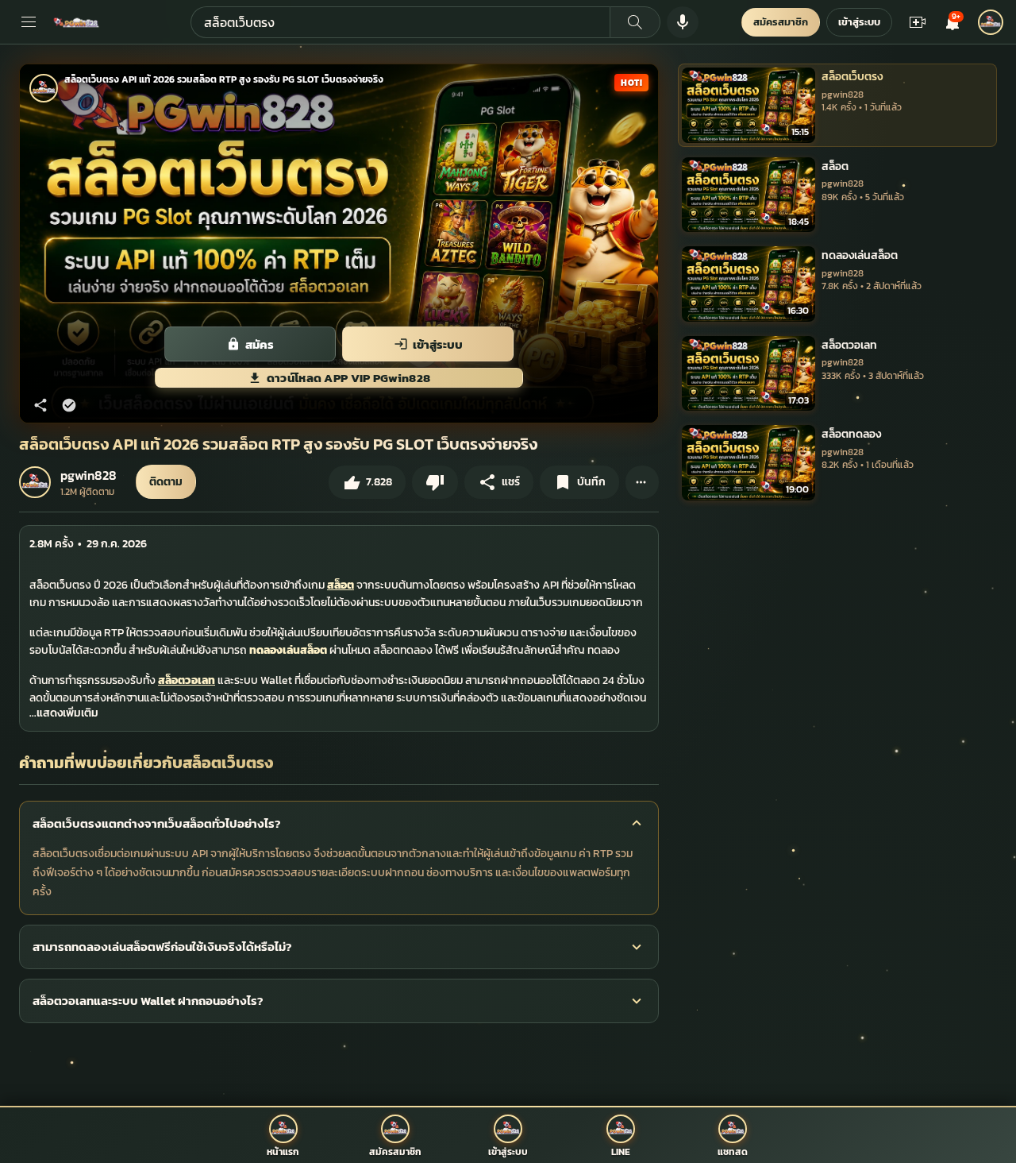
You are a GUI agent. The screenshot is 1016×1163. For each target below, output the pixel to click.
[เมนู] (28, 22)
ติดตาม (166, 481)
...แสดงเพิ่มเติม (63, 713)
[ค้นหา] (635, 22)
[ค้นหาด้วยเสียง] (682, 22)
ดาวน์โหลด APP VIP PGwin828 (349, 378)
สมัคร (259, 344)
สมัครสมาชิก (780, 21)
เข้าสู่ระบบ (859, 21)
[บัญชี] (990, 22)
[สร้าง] (917, 22)
